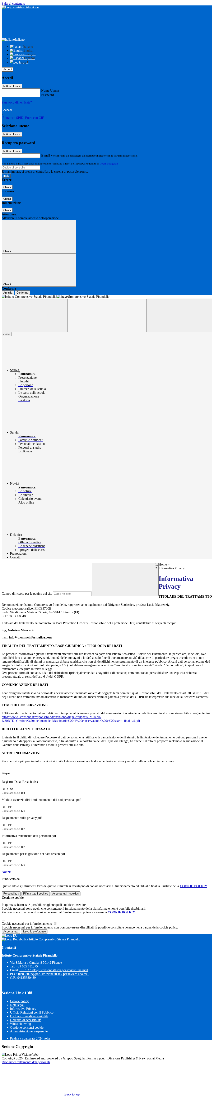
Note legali (17, 1005)
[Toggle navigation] (35, 315)
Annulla (7, 292)
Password (47, 95)
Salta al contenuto (13, 3)
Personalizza (11, 893)
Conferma (22, 292)
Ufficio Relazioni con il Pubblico (32, 1012)
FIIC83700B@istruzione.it (53, 970)
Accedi (7, 69)
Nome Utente (50, 90)
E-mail (45, 155)
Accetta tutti (65, 893)
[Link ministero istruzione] (20, 7)
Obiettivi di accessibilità (25, 1020)
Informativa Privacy (23, 1008)
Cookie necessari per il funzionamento (27, 923)
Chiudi (7, 187)
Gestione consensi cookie (26, 1027)
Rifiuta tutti (35, 893)
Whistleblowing (20, 1023)
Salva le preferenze (34, 931)
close (6, 334)
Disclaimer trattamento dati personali (26, 1062)
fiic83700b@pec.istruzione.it (53, 974)
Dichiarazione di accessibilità (29, 1016)
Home (163, 564)
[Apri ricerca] (179, 315)
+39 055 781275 (27, 966)
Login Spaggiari (109, 163)
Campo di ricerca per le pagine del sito (27, 593)
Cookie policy (19, 1001)
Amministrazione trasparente (29, 1031)
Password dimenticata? (17, 102)
